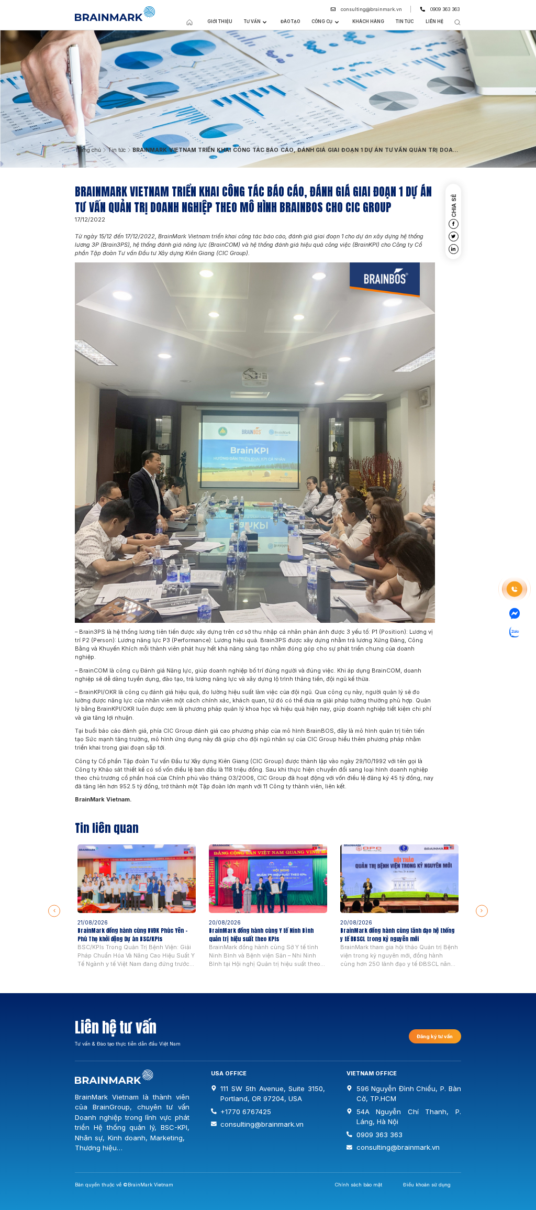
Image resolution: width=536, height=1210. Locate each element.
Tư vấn (252, 21)
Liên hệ (434, 21)
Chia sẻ (454, 205)
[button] (54, 911)
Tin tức (405, 21)
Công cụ (321, 21)
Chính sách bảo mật (358, 1184)
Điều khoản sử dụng (427, 1184)
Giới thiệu (219, 21)
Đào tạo (290, 21)
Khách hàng (368, 21)
